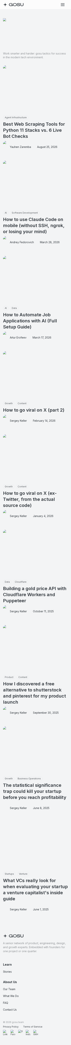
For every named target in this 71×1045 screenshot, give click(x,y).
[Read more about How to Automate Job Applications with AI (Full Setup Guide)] (35, 280)
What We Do (11, 996)
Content (22, 403)
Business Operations (29, 778)
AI (6, 212)
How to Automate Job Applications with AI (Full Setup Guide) (30, 321)
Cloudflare (21, 581)
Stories (7, 971)
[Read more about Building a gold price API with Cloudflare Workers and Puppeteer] (35, 554)
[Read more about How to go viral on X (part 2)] (35, 375)
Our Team (9, 989)
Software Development (25, 212)
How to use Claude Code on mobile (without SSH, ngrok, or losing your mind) (34, 225)
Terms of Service (32, 1026)
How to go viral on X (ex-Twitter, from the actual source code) (30, 499)
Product (9, 677)
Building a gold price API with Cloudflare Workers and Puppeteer (34, 594)
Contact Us (10, 1009)
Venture (23, 873)
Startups (9, 873)
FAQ (5, 1002)
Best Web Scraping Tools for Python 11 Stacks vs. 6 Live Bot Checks (34, 130)
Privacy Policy (11, 1026)
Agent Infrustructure (16, 117)
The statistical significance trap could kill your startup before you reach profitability (34, 791)
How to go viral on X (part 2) (33, 410)
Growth (9, 403)
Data (14, 308)
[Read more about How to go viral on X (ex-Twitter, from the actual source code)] (35, 458)
